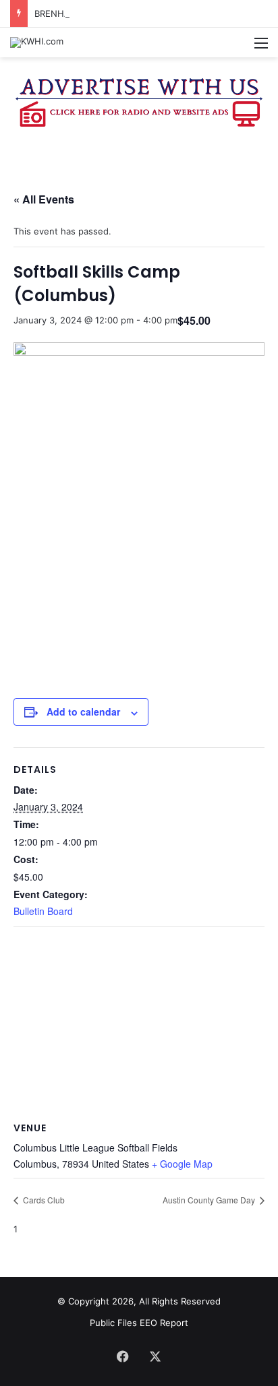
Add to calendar (83, 711)
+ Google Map (182, 1163)
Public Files (115, 1322)
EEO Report (164, 1322)
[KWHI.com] (36, 42)
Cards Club (43, 1199)
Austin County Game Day (210, 1199)
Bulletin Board (43, 911)
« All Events (43, 199)
